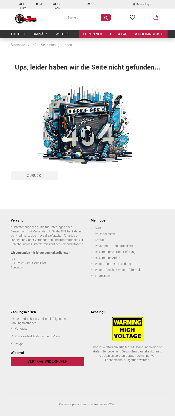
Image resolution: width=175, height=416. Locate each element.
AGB (98, 228)
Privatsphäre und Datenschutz (115, 246)
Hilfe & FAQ (117, 34)
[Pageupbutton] (163, 410)
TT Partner (92, 34)
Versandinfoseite (72, 244)
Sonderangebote (149, 34)
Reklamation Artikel (108, 257)
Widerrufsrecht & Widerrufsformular (119, 269)
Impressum (102, 275)
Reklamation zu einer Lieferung (115, 252)
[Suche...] (106, 17)
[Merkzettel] (132, 17)
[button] (156, 17)
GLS (13, 259)
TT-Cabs (57, 6)
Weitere (63, 34)
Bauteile (18, 34)
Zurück (34, 176)
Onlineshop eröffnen (72, 404)
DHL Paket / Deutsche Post (28, 263)
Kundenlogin (143, 4)
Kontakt (100, 240)
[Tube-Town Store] (26, 19)
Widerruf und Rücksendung (113, 263)
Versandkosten (105, 234)
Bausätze (41, 34)
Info (40, 4)
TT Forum (22, 6)
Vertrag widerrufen (48, 361)
